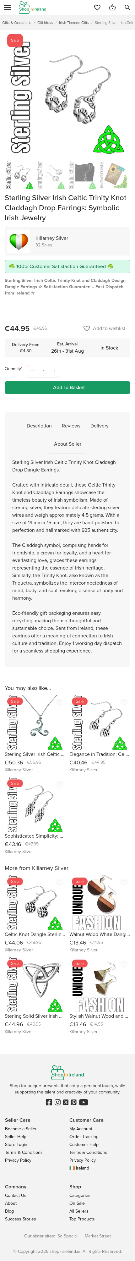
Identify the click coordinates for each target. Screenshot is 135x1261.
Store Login (16, 1144)
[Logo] (32, 7)
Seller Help (15, 1136)
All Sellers (79, 1211)
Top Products (82, 1219)
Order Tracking (84, 1136)
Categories (79, 1195)
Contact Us (15, 1195)
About (11, 1203)
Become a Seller (21, 1129)
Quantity (13, 369)
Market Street (98, 1236)
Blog (9, 1211)
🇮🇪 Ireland (79, 1168)
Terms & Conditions (24, 1152)
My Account (80, 1129)
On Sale (77, 1203)
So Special (67, 1236)
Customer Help (84, 1144)
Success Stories (20, 1219)
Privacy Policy (18, 1160)
